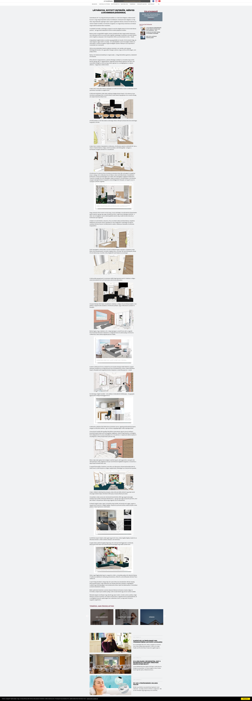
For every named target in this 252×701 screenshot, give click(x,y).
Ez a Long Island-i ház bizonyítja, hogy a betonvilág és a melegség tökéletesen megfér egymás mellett (147, 662)
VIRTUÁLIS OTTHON (104, 4)
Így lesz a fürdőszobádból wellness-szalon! (145, 683)
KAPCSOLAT (151, 4)
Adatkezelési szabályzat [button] (92, 698)
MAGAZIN (94, 4)
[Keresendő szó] (158, 4)
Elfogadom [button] (245, 698)
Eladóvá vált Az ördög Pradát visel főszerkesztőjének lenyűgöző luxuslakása (147, 641)
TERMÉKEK (132, 4)
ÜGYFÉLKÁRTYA (115, 4)
